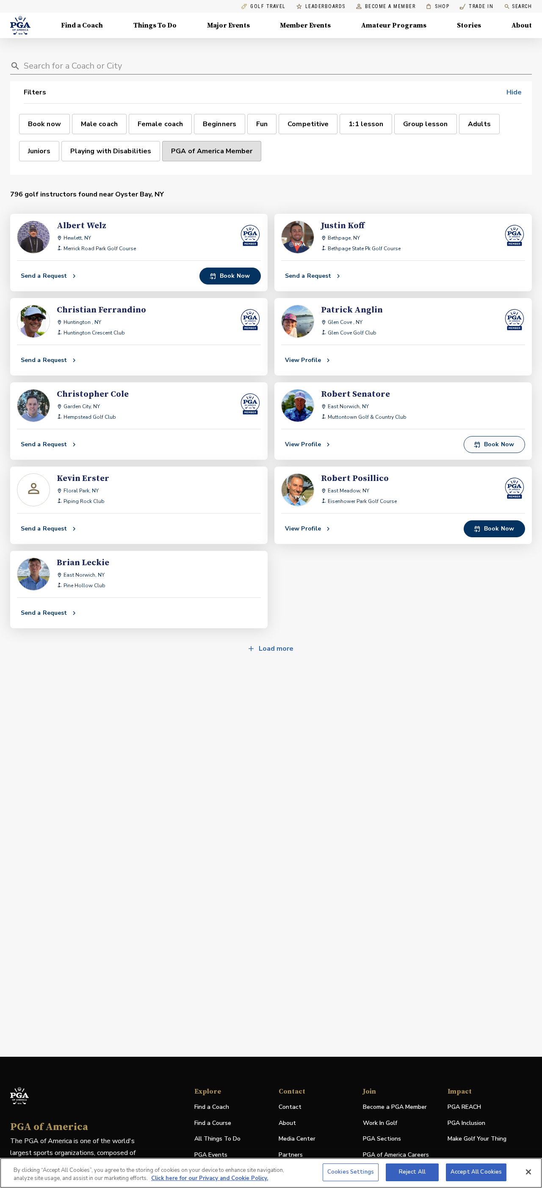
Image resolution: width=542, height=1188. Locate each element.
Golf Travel (268, 6)
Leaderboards (325, 6)
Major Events (228, 25)
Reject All (412, 1172)
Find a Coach (82, 25)
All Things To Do (217, 1139)
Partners (291, 1155)
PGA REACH (464, 1107)
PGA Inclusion (466, 1123)
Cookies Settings (350, 1172)
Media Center (297, 1139)
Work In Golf (380, 1123)
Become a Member (390, 6)
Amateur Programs (393, 25)
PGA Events (210, 1155)
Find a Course (212, 1123)
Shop (437, 6)
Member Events (305, 25)
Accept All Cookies (476, 1172)
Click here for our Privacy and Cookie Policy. (209, 1178)
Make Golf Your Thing (477, 1139)
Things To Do (155, 25)
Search (522, 6)
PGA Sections (382, 1139)
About (522, 25)
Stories (469, 25)
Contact (290, 1107)
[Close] (528, 1172)
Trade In (476, 6)
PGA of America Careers (396, 1155)
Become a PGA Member (395, 1107)
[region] (271, 1173)
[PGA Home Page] (20, 25)
